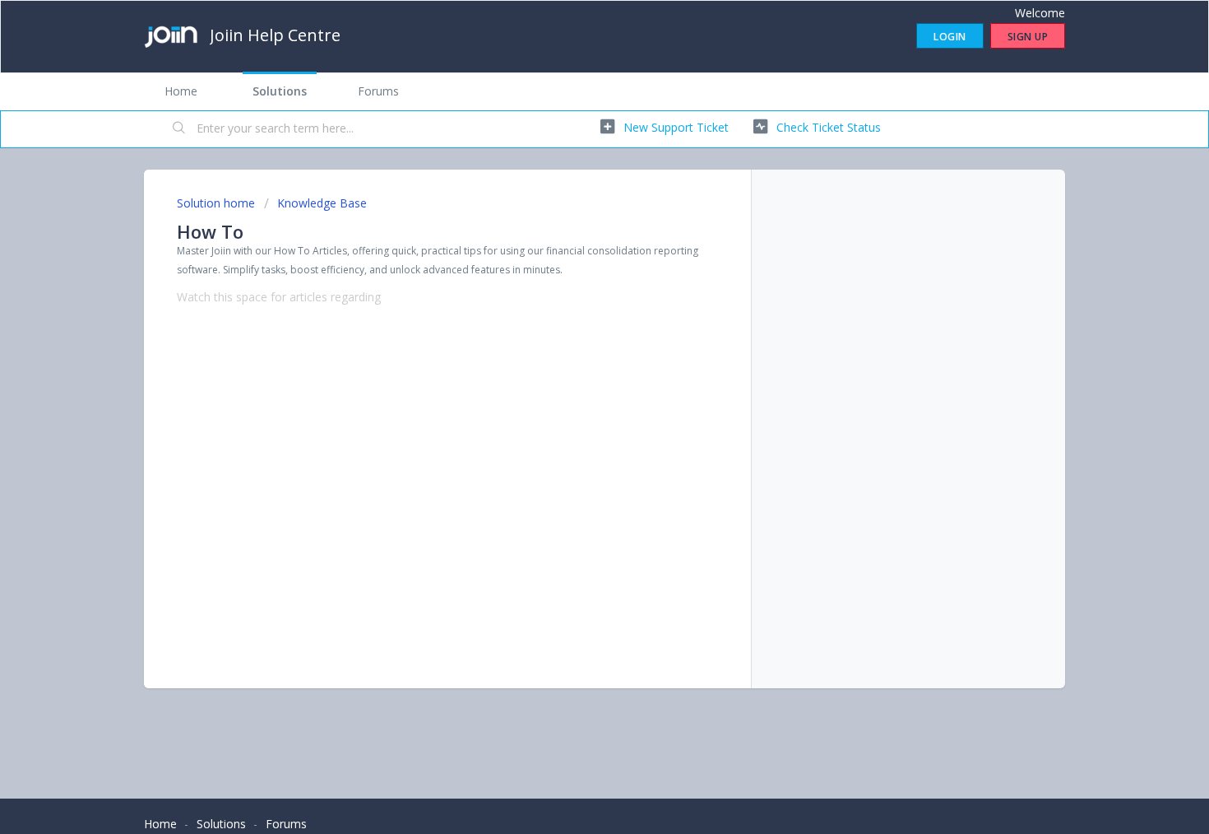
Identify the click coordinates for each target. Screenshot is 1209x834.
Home (180, 91)
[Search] (179, 129)
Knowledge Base (322, 203)
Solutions (279, 91)
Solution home (217, 203)
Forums (378, 91)
